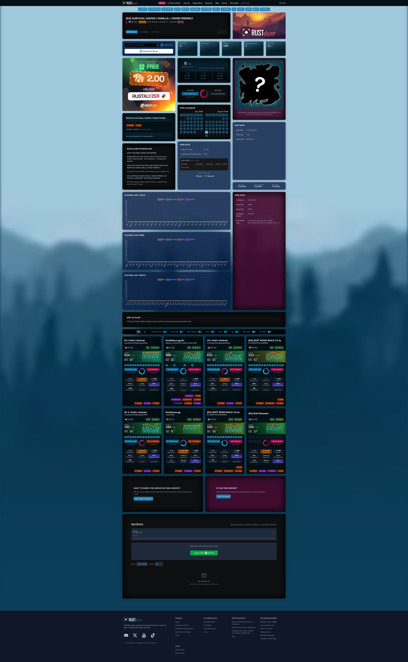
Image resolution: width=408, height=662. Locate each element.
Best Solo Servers (210, 629)
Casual (240, 9)
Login (284, 3)
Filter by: (151, 564)
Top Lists (186, 3)
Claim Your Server (266, 629)
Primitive (227, 9)
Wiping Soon (155, 9)
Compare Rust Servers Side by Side (243, 628)
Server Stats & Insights (183, 632)
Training (196, 9)
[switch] (165, 332)
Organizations (197, 3)
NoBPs (248, 9)
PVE (234, 9)
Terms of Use (179, 650)
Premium (266, 9)
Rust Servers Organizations (184, 629)
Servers (162, 3)
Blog (217, 3)
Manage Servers (265, 632)
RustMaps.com (268, 114)
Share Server (133, 32)
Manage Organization (267, 635)
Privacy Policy (179, 653)
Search (143, 9)
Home (177, 622)
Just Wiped (168, 9)
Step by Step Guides (267, 625)
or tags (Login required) (138, 129)
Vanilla (216, 9)
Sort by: (133, 564)
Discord (224, 3)
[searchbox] (249, 3)
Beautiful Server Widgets (268, 622)
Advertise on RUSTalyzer (268, 639)
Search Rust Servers (182, 625)
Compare (145, 32)
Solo (178, 9)
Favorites (235, 3)
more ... (206, 632)
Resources (208, 3)
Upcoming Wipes (209, 622)
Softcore (207, 9)
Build (186, 9)
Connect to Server (150, 51)
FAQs (177, 635)
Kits (257, 9)
